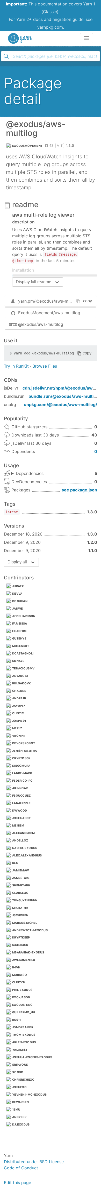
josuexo (19, 1087)
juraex (18, 586)
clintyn (18, 982)
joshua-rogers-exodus (32, 1057)
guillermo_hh (23, 1012)
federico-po (22, 780)
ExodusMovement (27, 146)
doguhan (19, 601)
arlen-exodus (24, 1042)
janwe (17, 608)
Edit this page (17, 1182)
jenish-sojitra (24, 750)
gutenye (19, 638)
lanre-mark (22, 773)
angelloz (20, 840)
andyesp (19, 1117)
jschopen (20, 915)
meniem (18, 825)
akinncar (20, 788)
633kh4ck (20, 945)
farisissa (19, 623)
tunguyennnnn (25, 900)
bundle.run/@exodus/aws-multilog (64, 396)
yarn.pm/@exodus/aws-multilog (49, 301)
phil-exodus (22, 990)
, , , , (27, 473)
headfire (19, 631)
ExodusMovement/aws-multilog (49, 312)
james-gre (21, 878)
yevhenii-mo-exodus (29, 1094)
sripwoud (20, 1064)
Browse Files (44, 366)
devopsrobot (23, 743)
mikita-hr (20, 908)
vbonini (18, 736)
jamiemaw (20, 870)
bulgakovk (21, 683)
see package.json (79, 489)
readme (25, 204)
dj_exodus (21, 1124)
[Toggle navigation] (86, 38)
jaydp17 (18, 706)
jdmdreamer (22, 1027)
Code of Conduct (21, 1167)
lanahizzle (21, 803)
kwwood (19, 810)
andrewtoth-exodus (30, 930)
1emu (16, 1109)
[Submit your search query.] (6, 56)
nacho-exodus (24, 848)
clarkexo (20, 893)
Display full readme (33, 282)
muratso (19, 975)
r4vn (16, 967)
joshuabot (21, 818)
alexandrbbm (23, 833)
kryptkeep (21, 937)
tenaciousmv (23, 668)
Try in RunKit (16, 366)
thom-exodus (23, 1035)
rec (15, 863)
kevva (17, 593)
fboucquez (21, 795)
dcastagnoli (22, 653)
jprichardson (23, 616)
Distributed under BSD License (34, 1161)
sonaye (18, 661)
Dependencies (30, 473)
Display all (17, 562)
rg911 (16, 1020)
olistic (18, 713)
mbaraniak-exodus (28, 952)
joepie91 (19, 721)
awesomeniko (23, 960)
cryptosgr (21, 758)
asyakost (20, 676)
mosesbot (20, 646)
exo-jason (21, 997)
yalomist (19, 1049)
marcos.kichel (24, 923)
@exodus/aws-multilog (40, 324)
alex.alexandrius (27, 855)
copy (87, 301)
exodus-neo (22, 1005)
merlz (17, 728)
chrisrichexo (23, 1079)
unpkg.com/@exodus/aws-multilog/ (60, 404)
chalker (19, 691)
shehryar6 (21, 885)
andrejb (19, 698)
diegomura (21, 765)
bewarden (20, 1102)
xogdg (17, 1072)
